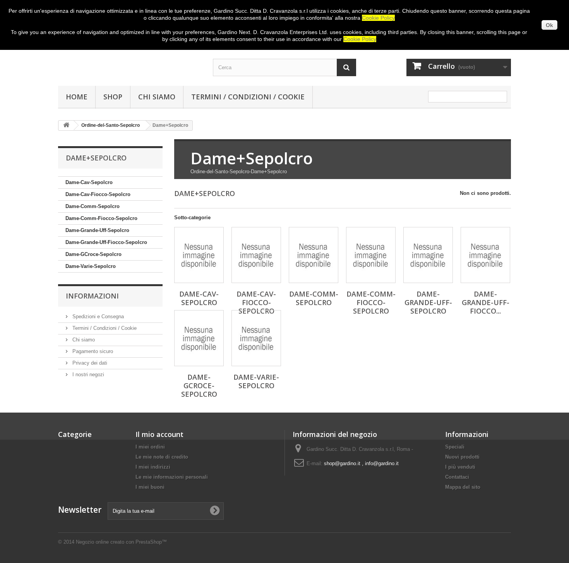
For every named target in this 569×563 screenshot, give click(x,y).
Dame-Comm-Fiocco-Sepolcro (101, 218)
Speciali (454, 447)
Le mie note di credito (161, 457)
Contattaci (457, 477)
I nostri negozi (87, 374)
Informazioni (92, 295)
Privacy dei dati (89, 363)
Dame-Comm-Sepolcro (92, 206)
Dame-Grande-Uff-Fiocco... (485, 302)
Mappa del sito (462, 487)
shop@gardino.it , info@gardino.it (361, 463)
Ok (549, 25)
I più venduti (460, 467)
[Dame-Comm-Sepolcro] (313, 255)
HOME (76, 96)
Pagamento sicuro (92, 351)
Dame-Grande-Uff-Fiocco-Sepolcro (106, 242)
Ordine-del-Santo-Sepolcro (110, 125)
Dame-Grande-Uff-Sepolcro (97, 230)
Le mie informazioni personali (171, 477)
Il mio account (159, 434)
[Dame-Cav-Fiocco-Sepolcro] (256, 255)
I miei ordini (150, 447)
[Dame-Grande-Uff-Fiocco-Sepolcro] (485, 255)
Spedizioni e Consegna (97, 316)
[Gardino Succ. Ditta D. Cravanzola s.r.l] (129, 60)
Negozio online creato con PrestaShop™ (121, 542)
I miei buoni (150, 487)
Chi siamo (156, 96)
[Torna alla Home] (66, 125)
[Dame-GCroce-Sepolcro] (199, 338)
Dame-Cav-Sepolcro (89, 182)
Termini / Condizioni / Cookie (248, 96)
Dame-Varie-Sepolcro (90, 266)
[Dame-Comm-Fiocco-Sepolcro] (371, 255)
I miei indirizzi (152, 467)
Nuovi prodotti (462, 457)
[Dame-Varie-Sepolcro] (256, 338)
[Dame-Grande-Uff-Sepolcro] (428, 255)
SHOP (112, 96)
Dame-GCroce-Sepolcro (93, 254)
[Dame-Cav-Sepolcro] (199, 255)
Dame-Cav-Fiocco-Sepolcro (97, 194)
